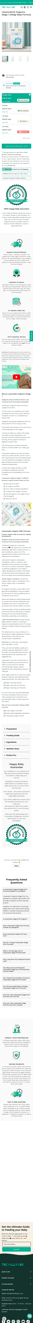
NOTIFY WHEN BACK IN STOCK (30, 661)
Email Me (16, 1249)
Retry (16, 866)
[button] (29, 1316)
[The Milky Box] (8, 7)
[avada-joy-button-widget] (4, 1319)
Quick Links (6, 1272)
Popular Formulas (8, 1278)
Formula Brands (7, 1284)
